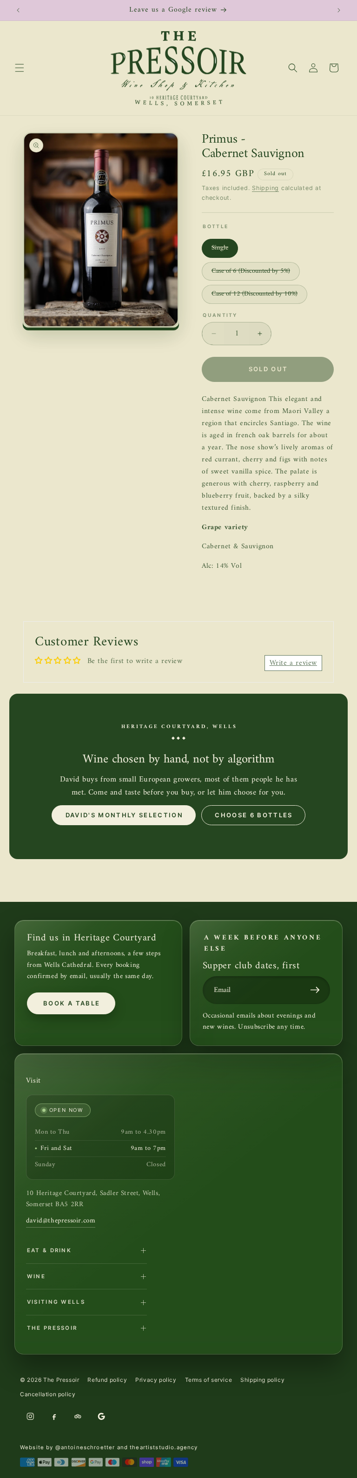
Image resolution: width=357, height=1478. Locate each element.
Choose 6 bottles (253, 815)
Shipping (265, 187)
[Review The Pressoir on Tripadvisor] (77, 1416)
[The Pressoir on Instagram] (30, 1416)
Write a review (293, 663)
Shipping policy (262, 1379)
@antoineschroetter (85, 1447)
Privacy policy (155, 1379)
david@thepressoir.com (61, 1221)
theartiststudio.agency (164, 1447)
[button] (19, 68)
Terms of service (208, 1379)
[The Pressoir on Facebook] (54, 1416)
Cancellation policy (47, 1394)
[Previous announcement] (18, 10)
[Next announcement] (339, 10)
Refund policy (107, 1379)
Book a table (71, 1003)
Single (225, 250)
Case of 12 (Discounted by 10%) (259, 296)
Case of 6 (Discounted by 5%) (256, 273)
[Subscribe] (317, 990)
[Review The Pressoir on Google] (101, 1416)
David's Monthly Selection (125, 815)
